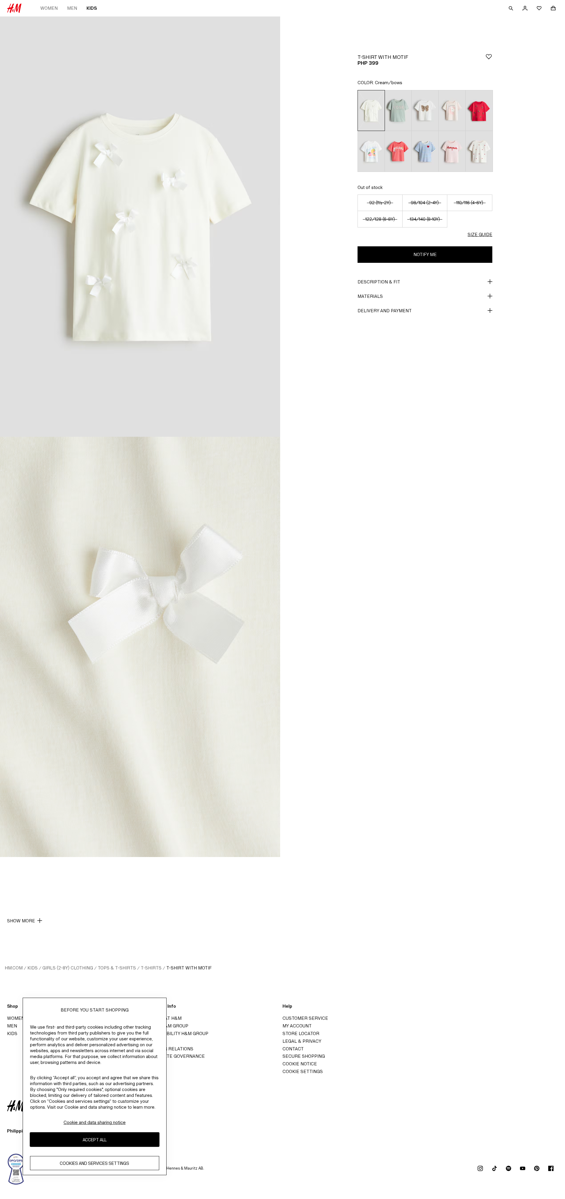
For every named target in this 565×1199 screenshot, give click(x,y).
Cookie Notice (299, 1063)
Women (49, 8)
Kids (92, 8)
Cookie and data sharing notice (95, 1122)
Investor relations (169, 1048)
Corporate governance (175, 1056)
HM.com (14, 967)
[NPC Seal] (16, 1168)
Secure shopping (303, 1056)
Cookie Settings (302, 1071)
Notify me (425, 254)
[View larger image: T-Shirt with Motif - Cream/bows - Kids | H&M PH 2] (140, 647)
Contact (293, 1048)
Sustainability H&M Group (176, 1033)
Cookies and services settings (94, 1162)
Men (72, 8)
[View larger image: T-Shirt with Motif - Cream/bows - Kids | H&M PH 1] (140, 226)
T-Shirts (151, 967)
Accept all (95, 1139)
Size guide (480, 234)
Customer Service (305, 1018)
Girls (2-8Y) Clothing (67, 967)
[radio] (371, 110)
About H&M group (166, 1025)
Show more (21, 920)
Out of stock (370, 187)
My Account (297, 1025)
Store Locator (300, 1033)
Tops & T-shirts (117, 967)
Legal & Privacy (301, 1041)
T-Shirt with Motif (189, 967)
